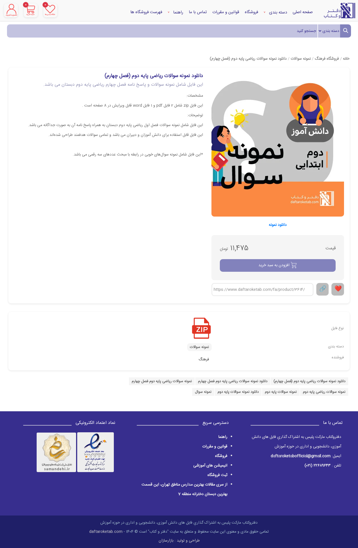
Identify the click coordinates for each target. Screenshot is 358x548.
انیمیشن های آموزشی (210, 465)
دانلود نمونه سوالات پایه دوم (238, 392)
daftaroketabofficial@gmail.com (301, 456)
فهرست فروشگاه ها (146, 12)
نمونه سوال (203, 392)
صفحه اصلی (303, 12)
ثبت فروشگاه (217, 475)
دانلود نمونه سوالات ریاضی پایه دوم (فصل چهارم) (248, 58)
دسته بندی (277, 12)
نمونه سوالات (301, 58)
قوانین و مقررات (225, 12)
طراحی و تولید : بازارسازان (179, 540)
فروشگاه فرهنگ (327, 58)
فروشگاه (251, 12)
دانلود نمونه (278, 225)
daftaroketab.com (106, 531)
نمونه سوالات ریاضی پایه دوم (324, 392)
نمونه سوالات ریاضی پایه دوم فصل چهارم (162, 381)
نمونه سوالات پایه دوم (281, 392)
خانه (346, 58)
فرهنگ (204, 359)
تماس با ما (198, 12)
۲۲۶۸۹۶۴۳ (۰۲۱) (318, 465)
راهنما (177, 12)
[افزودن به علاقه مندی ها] (337, 289)
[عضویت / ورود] (11, 10)
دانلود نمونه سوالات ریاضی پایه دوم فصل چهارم (232, 381)
